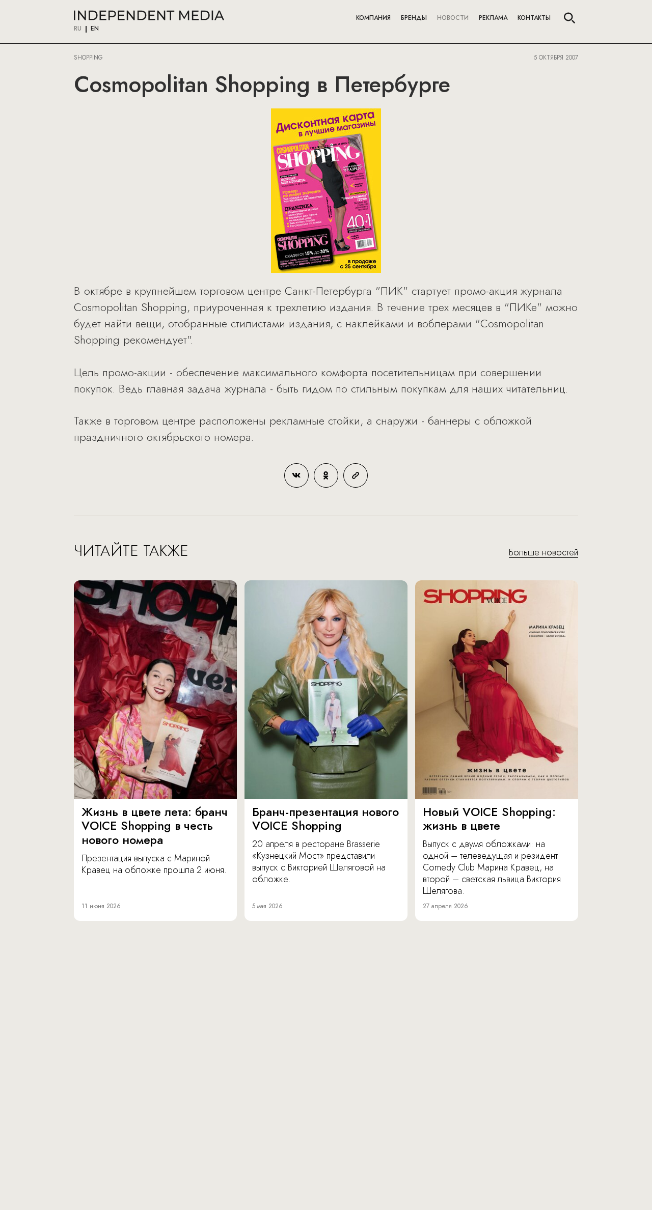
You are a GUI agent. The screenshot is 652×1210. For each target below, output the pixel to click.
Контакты (534, 17)
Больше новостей (543, 552)
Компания (373, 17)
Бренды (414, 17)
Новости (453, 17)
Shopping (88, 57)
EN (95, 29)
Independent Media (149, 15)
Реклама (493, 17)
